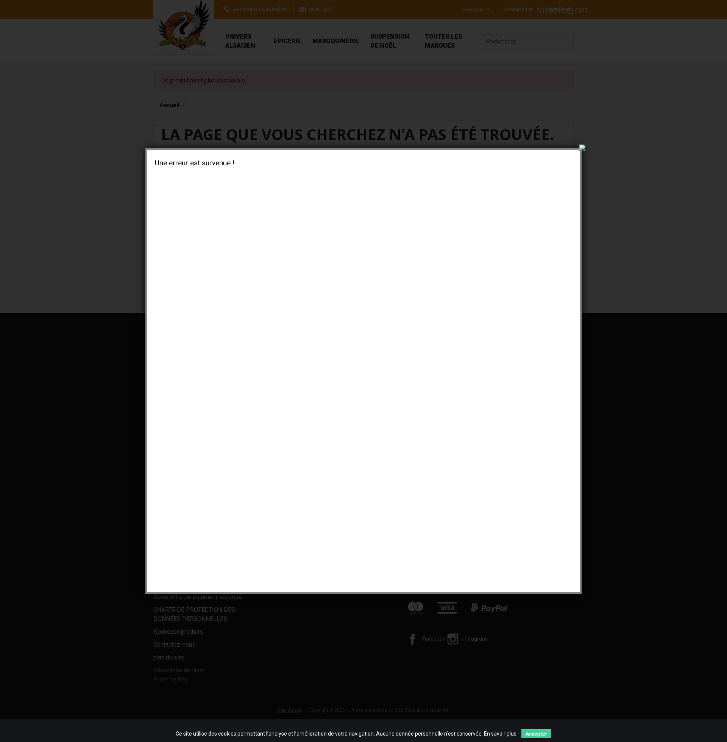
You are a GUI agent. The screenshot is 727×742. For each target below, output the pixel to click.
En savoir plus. (501, 734)
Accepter (536, 734)
